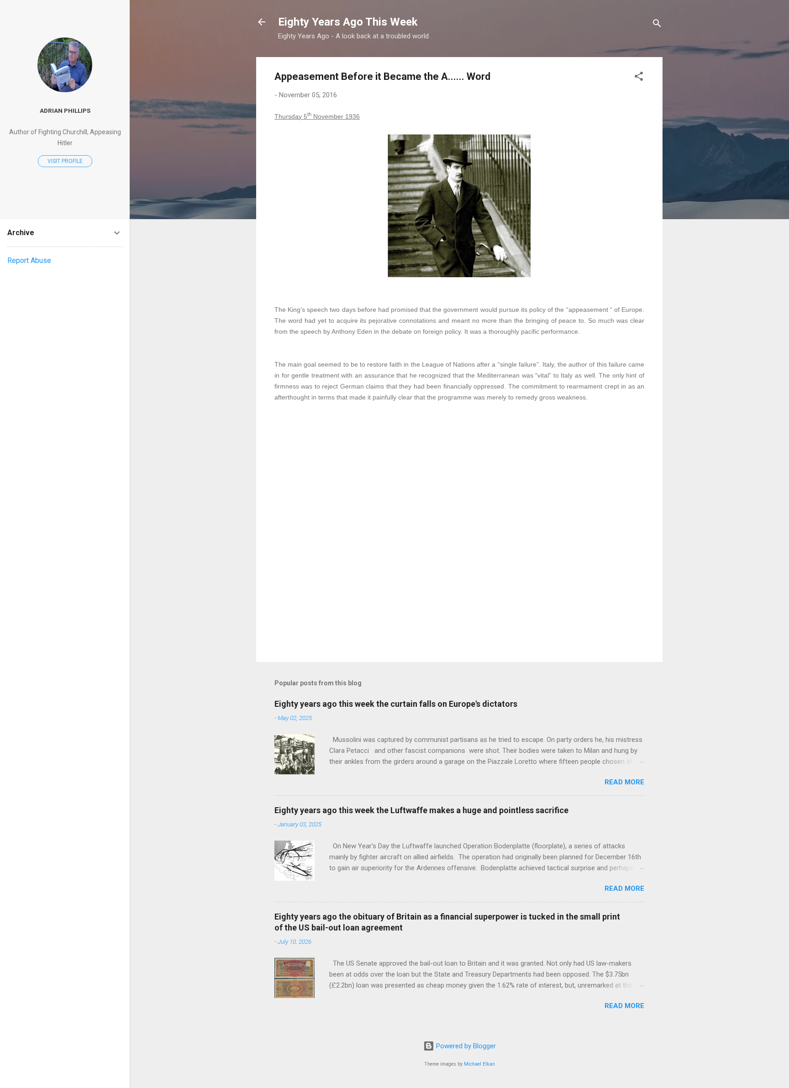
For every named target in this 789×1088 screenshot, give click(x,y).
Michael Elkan (479, 1064)
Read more (624, 782)
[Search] (657, 25)
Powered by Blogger (465, 1046)
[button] (638, 78)
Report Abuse (29, 260)
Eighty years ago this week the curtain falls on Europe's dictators (395, 704)
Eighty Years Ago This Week (348, 22)
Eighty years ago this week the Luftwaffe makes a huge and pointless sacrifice (421, 810)
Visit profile (65, 161)
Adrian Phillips (65, 110)
